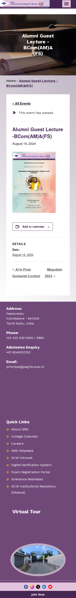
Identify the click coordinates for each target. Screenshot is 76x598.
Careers (17, 443)
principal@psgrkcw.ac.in (25, 367)
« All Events (21, 103)
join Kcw (38, 594)
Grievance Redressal (27, 479)
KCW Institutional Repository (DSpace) (33, 489)
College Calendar (24, 436)
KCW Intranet (21, 458)
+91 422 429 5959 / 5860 (25, 338)
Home (11, 81)
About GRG (19, 429)
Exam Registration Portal (30, 472)
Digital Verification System (31, 465)
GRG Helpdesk (22, 451)
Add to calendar (33, 226)
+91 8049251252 (18, 352)
